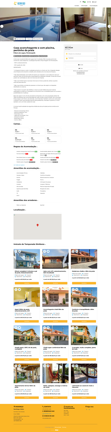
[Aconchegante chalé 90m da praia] (55, 297)
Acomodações (93, 5)
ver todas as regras (19, 165)
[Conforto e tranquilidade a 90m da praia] (84, 297)
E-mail (81, 64)
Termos (64, 427)
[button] (109, 26)
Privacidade (58, 427)
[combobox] (82, 58)
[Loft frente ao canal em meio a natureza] (84, 373)
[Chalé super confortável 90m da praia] (55, 335)
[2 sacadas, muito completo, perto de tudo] (84, 335)
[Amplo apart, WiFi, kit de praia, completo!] (27, 335)
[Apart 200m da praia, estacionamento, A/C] (27, 297)
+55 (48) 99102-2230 (46, 413)
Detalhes (26, 283)
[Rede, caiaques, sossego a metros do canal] (55, 373)
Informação (84, 5)
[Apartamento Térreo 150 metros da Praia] (27, 373)
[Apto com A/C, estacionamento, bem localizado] (55, 259)
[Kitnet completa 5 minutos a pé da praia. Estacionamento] (27, 259)
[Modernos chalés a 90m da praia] (84, 259)
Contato (77, 5)
